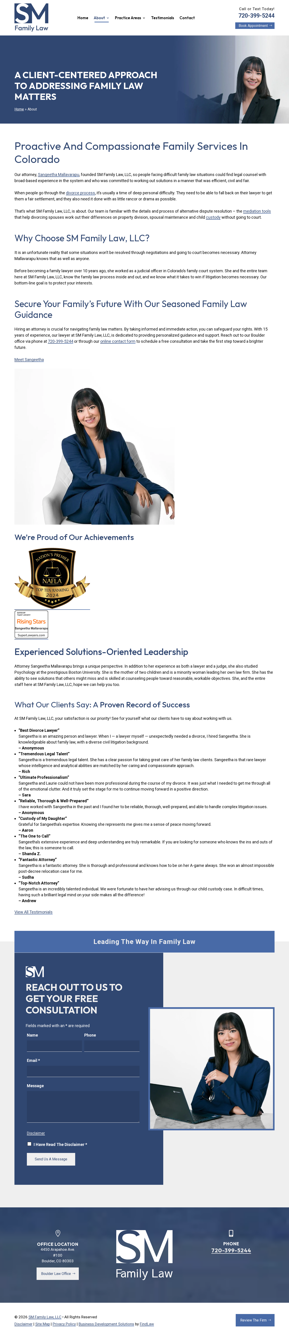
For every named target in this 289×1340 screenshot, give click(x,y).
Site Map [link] (42, 1324)
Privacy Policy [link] (64, 1324)
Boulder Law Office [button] (56, 1274)
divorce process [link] (80, 192)
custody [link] (213, 217)
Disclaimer (36, 1133)
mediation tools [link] (257, 211)
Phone (90, 1035)
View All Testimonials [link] (33, 912)
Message (35, 1085)
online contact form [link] (117, 341)
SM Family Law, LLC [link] (44, 1317)
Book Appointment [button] (253, 25)
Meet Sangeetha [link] (29, 359)
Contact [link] (187, 18)
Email (33, 1060)
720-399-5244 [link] (256, 15)
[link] (31, 17)
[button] (283, 1335)
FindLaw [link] (147, 1324)
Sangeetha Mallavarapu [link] (58, 174)
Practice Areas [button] (128, 18)
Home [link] (82, 18)
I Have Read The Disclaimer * (60, 1144)
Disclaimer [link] (23, 1324)
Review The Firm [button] (253, 1320)
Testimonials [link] (162, 18)
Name (32, 1035)
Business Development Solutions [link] (106, 1324)
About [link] (99, 18)
